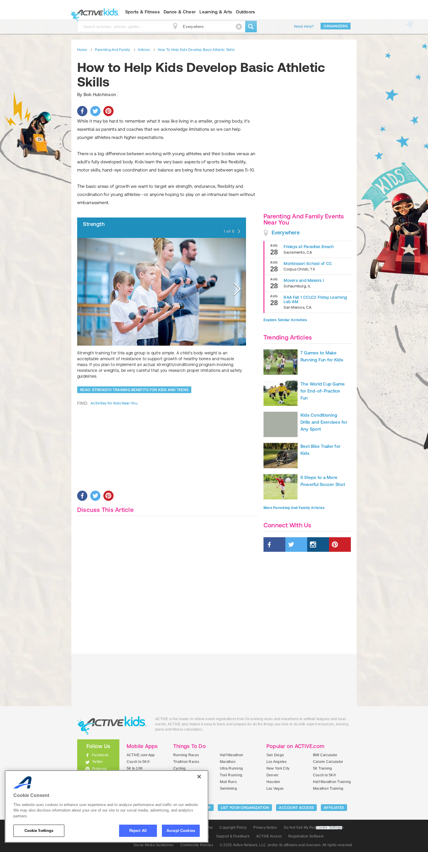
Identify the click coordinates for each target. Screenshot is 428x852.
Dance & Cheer (180, 11)
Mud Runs (228, 782)
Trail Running (231, 775)
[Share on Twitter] (95, 111)
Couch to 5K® (138, 762)
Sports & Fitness (142, 11)
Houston (273, 782)
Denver (272, 775)
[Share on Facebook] (82, 111)
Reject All (138, 830)
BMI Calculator (325, 755)
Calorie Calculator (328, 762)
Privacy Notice (265, 828)
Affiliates (334, 807)
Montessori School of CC (308, 263)
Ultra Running (231, 768)
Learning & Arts (215, 11)
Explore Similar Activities (285, 320)
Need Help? (304, 26)
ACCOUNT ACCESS (296, 807)
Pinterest (99, 769)
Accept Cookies (181, 830)
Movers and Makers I (304, 280)
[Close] (199, 776)
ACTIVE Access (269, 836)
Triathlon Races (186, 762)
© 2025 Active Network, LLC (243, 845)
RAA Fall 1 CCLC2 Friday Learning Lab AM (315, 299)
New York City (277, 768)
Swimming (228, 788)
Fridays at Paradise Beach (309, 246)
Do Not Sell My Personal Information (314, 828)
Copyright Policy (233, 828)
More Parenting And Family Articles (294, 508)
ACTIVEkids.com (93, 12)
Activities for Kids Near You (114, 403)
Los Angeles (276, 762)
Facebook (100, 755)
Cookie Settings (39, 830)
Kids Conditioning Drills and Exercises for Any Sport (323, 422)
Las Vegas (275, 788)
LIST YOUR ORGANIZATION (245, 807)
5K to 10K (135, 768)
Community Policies (197, 845)
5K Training (322, 768)
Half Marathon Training (332, 782)
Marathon (228, 762)
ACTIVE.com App (141, 755)
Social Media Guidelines (153, 845)
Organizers (335, 26)
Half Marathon (231, 755)
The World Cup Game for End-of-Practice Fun (322, 390)
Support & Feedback (233, 836)
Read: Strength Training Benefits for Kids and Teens (134, 390)
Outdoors (245, 11)
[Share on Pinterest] (108, 111)
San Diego (275, 755)
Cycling (179, 768)
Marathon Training (328, 788)
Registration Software (306, 836)
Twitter (97, 762)
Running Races (186, 755)
